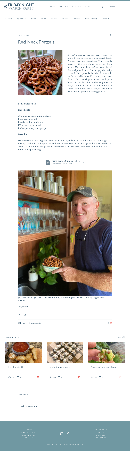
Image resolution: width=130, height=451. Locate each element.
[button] (121, 18)
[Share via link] (25, 315)
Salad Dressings (91, 18)
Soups (43, 18)
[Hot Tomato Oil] (23, 352)
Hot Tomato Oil (16, 367)
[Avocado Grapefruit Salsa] (106, 352)
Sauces (54, 18)
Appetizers (21, 18)
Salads (33, 18)
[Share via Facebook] (19, 315)
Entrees (65, 18)
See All (121, 337)
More (105, 18)
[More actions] (110, 35)
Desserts (76, 18)
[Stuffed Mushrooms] (65, 352)
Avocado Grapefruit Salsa (103, 367)
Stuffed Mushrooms (60, 367)
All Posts (8, 18)
